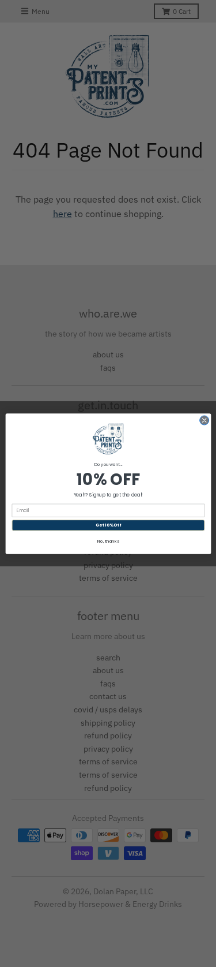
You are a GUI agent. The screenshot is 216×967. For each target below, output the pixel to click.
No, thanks (108, 540)
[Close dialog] (204, 420)
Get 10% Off (108, 525)
